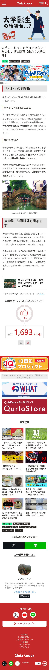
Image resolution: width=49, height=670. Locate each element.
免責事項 (24, 642)
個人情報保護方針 (24, 637)
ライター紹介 (24, 645)
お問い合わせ (24, 647)
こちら (41, 294)
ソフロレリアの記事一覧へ (25, 592)
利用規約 (24, 635)
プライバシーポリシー (24, 640)
